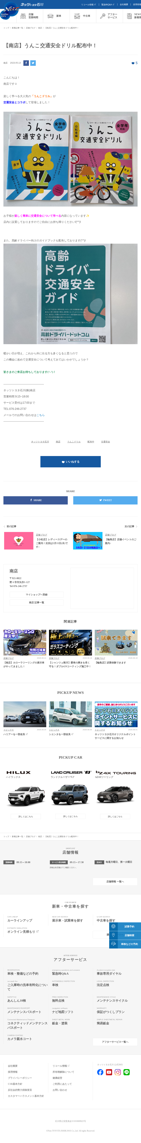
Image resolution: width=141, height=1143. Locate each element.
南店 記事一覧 (36, 602)
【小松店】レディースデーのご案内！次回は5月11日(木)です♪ (52, 543)
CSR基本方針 (15, 1084)
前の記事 (11, 526)
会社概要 (124, 4)
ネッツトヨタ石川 (40, 441)
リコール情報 (87, 4)
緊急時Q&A (106, 4)
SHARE (38, 500)
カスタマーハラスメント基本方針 (26, 1096)
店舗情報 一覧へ (115, 881)
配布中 (91, 441)
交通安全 (105, 441)
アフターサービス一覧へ (115, 1042)
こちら (40, 415)
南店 (58, 441)
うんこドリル (74, 441)
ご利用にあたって (62, 1084)
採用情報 (13, 1072)
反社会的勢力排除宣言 (20, 1090)
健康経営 (57, 1078)
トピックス (8, 730)
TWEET (107, 500)
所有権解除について (63, 1072)
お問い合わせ (60, 1090)
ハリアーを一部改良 (14, 734)
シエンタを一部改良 (60, 734)
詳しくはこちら (26, 816)
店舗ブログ (41, 535)
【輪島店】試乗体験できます (110, 662)
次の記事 (129, 526)
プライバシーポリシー (20, 1078)
